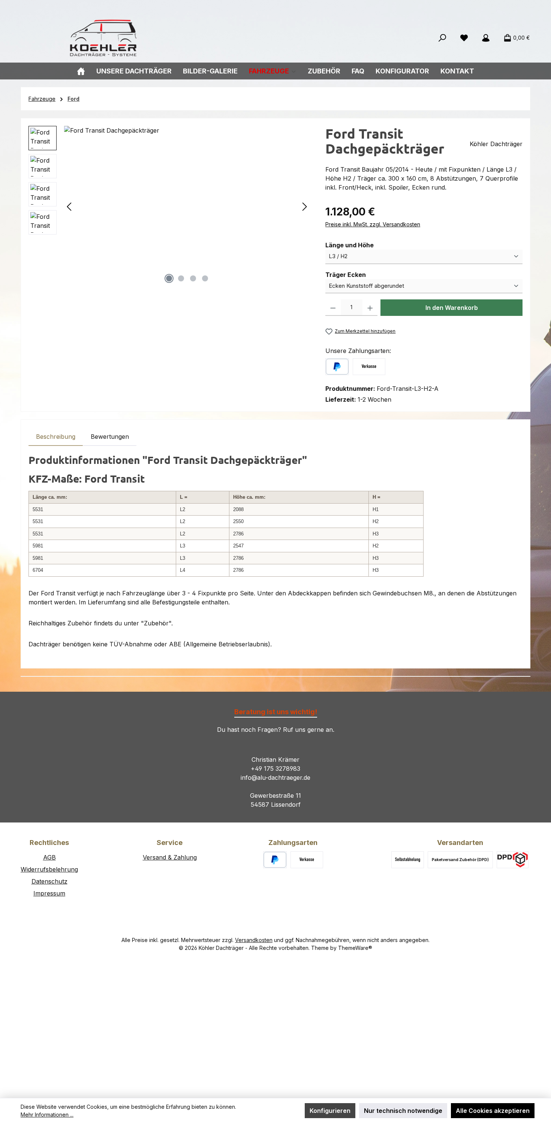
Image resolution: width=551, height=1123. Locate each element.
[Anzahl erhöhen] (370, 307)
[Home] (81, 71)
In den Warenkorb (451, 307)
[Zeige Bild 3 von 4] (193, 278)
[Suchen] (442, 37)
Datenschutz (49, 881)
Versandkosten (254, 940)
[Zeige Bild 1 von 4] (169, 278)
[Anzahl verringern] (333, 307)
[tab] (55, 436)
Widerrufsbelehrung (49, 869)
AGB (49, 857)
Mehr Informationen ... (47, 1114)
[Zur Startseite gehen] (103, 38)
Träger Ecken (345, 274)
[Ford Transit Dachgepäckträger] (187, 206)
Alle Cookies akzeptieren (493, 1110)
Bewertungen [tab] (110, 436)
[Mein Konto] (486, 37)
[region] (169, 206)
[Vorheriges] (69, 206)
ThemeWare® (355, 948)
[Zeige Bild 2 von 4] (181, 278)
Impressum (49, 893)
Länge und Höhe (349, 245)
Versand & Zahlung (170, 857)
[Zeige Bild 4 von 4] (205, 278)
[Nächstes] (304, 206)
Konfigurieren (330, 1110)
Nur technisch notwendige (403, 1110)
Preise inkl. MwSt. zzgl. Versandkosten (372, 224)
